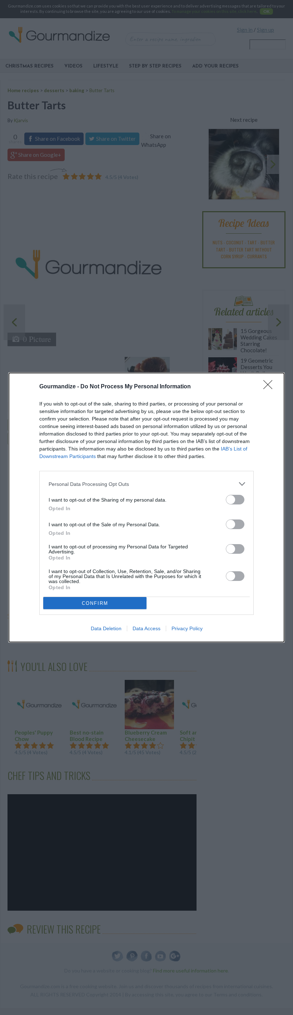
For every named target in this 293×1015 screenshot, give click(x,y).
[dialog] (146, 507)
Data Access (146, 628)
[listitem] (146, 484)
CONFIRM (95, 603)
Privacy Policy (187, 628)
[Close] (270, 387)
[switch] (235, 499)
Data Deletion (106, 628)
